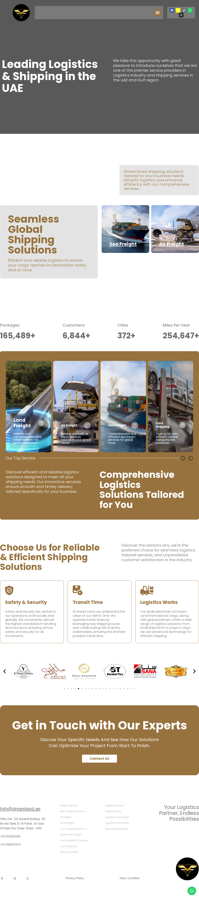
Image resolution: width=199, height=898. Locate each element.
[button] (157, 13)
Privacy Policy (75, 878)
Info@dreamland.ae (20, 808)
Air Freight (171, 244)
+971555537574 (10, 844)
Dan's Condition (130, 878)
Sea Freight (123, 244)
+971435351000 (10, 836)
